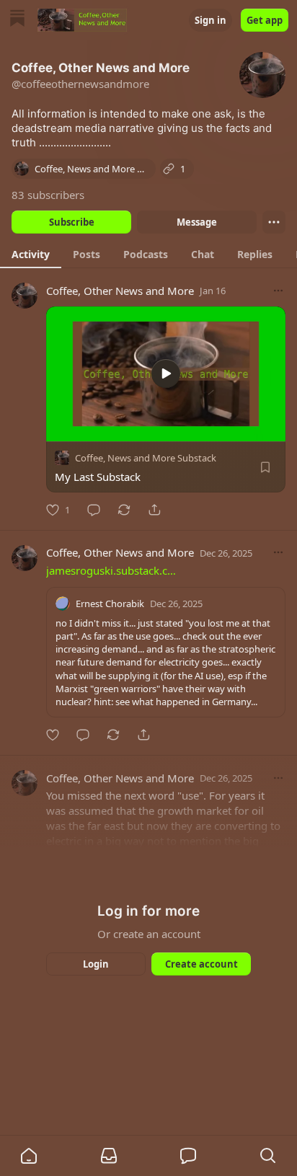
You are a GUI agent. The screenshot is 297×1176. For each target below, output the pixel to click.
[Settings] (270, 425)
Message (197, 222)
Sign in (210, 20)
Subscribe (71, 222)
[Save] (265, 467)
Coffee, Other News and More (120, 290)
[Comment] (93, 509)
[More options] (278, 290)
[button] (28, 1155)
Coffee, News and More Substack (145, 457)
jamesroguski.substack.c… (111, 570)
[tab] (30, 253)
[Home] (17, 19)
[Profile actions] (273, 222)
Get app (265, 20)
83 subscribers (48, 194)
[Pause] (62, 425)
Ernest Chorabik (110, 603)
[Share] (154, 509)
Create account (201, 964)
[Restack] (124, 509)
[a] (165, 373)
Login (96, 964)
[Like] (52, 734)
